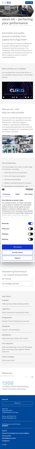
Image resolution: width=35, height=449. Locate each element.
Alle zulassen (17, 247)
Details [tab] (17, 194)
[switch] (30, 228)
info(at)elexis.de (11, 418)
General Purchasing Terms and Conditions (15, 433)
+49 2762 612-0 (11, 416)
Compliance (6, 441)
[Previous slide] (27, 377)
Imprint (4, 431)
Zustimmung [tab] (6, 194)
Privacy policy (6, 436)
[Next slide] (32, 377)
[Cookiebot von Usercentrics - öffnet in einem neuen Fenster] (25, 189)
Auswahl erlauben (17, 252)
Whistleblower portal (9, 438)
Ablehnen (17, 258)
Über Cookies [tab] (29, 194)
